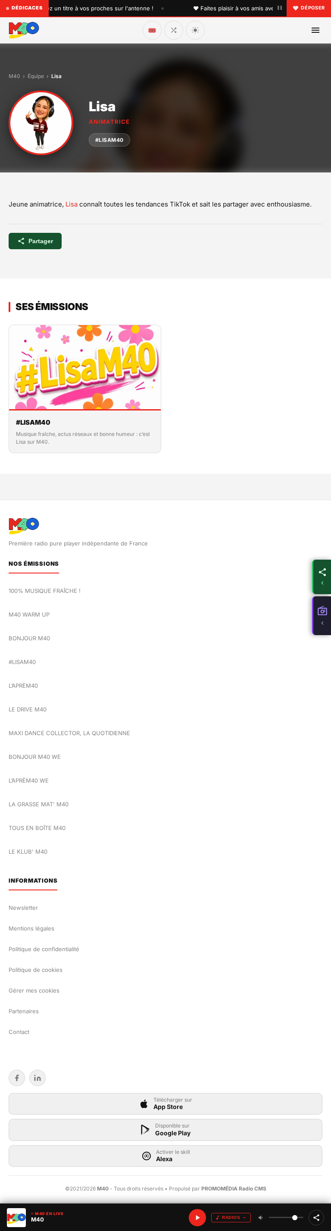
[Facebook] (17, 1078)
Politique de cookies (35, 969)
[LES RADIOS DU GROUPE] (321, 615)
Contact (19, 1031)
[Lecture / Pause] (197, 1217)
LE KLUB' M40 (28, 851)
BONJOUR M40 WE (35, 756)
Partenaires (24, 1011)
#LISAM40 (109, 140)
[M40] (24, 30)
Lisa (72, 204)
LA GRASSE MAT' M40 (39, 804)
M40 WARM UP (29, 614)
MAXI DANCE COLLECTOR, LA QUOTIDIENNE (69, 733)
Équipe (36, 76)
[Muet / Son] (261, 1217)
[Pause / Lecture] (280, 8)
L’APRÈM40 (23, 685)
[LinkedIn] (37, 1078)
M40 (14, 76)
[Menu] (315, 30)
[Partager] (321, 577)
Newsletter (23, 907)
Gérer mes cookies (34, 990)
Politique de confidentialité (44, 949)
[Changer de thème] (195, 30)
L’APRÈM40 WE (29, 780)
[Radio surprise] (173, 30)
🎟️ (152, 30)
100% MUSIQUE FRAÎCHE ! (45, 590)
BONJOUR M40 (29, 638)
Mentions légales (31, 928)
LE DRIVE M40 (28, 709)
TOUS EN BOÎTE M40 (37, 827)
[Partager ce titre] (316, 1217)
